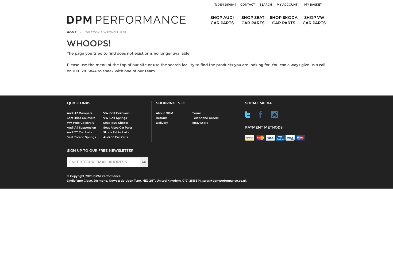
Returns (162, 118)
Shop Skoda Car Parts (284, 20)
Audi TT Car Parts (79, 132)
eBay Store (200, 123)
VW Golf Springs (115, 118)
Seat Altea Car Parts (118, 127)
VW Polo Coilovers (80, 123)
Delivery (162, 123)
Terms (197, 113)
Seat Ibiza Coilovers (81, 118)
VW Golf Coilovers (116, 113)
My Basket (313, 4)
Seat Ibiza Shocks (116, 123)
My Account (287, 4)
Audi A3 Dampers (79, 113)
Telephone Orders (205, 118)
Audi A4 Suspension (81, 127)
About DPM (164, 113)
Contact (247, 4)
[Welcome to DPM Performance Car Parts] (128, 19)
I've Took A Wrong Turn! (105, 32)
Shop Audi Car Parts (222, 20)
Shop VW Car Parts (314, 20)
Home (71, 32)
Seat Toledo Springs (81, 137)
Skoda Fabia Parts (116, 132)
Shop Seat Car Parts (252, 20)
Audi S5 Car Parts (115, 137)
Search (266, 4)
